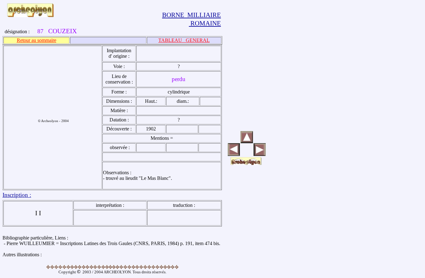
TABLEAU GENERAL (184, 40)
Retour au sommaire (36, 40)
